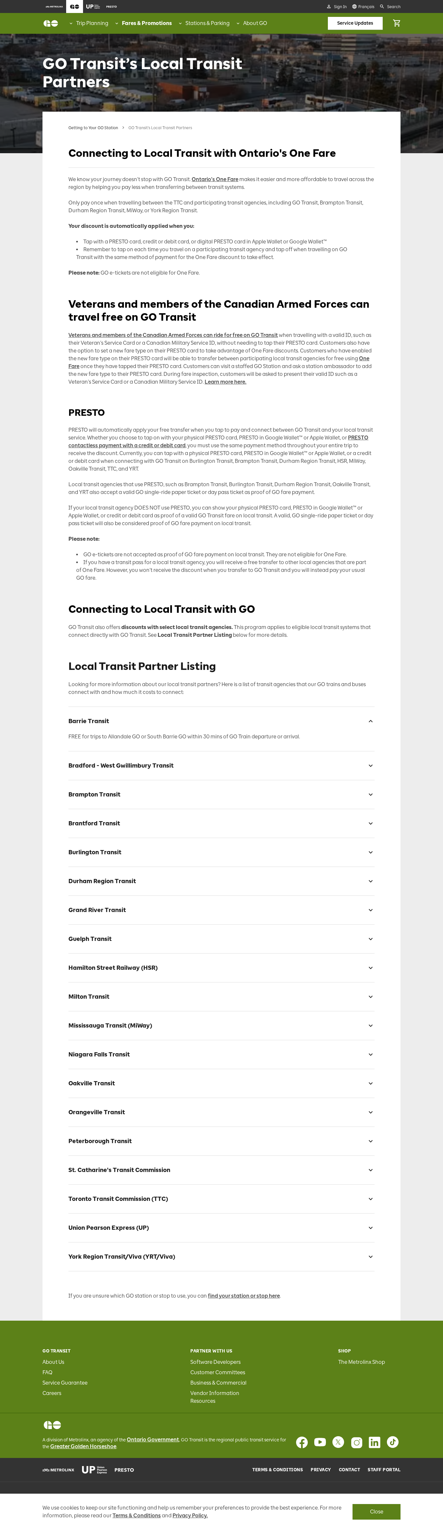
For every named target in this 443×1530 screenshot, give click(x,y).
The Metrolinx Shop (361, 1362)
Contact (349, 1470)
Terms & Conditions (277, 1470)
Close (376, 1512)
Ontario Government (153, 1440)
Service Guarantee (65, 1383)
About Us (53, 1362)
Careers (51, 1393)
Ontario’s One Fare (215, 179)
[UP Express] (94, 1470)
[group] (88, 23)
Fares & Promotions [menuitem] (147, 23)
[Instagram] (356, 1442)
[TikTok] (393, 1442)
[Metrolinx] (58, 1470)
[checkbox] (368, 721)
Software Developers (215, 1362)
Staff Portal (384, 1470)
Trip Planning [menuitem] (92, 23)
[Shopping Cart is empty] (397, 23)
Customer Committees (217, 1372)
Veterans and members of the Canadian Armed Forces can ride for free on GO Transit (173, 335)
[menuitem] (54, 6)
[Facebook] (302, 1442)
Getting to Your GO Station (93, 128)
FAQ (47, 1372)
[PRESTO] (124, 1470)
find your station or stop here (244, 1296)
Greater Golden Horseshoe (83, 1446)
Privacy (321, 1470)
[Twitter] (338, 1442)
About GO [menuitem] (255, 23)
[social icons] (52, 1425)
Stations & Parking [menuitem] (208, 23)
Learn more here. (225, 382)
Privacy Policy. (190, 1515)
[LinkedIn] (374, 1442)
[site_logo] (50, 23)
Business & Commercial (218, 1383)
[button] (221, 720)
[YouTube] (320, 1442)
